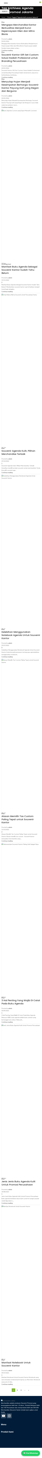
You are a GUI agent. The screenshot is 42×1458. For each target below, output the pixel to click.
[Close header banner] (2, 1450)
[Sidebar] (2, 1455)
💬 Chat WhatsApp (30, 1453)
